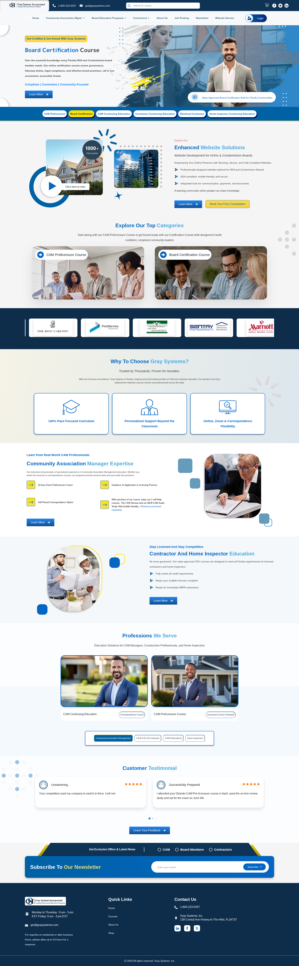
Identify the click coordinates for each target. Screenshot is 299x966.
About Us (162, 18)
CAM (166, 849)
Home (35, 18)
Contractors (140, 18)
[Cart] (267, 5)
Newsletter (202, 18)
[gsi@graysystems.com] (81, 5)
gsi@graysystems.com (97, 5)
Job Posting (182, 18)
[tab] (54, 113)
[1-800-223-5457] (54, 5)
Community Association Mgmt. (64, 18)
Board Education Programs (108, 18)
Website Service (224, 18)
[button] (149, 818)
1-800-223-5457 (67, 5)
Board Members (192, 849)
